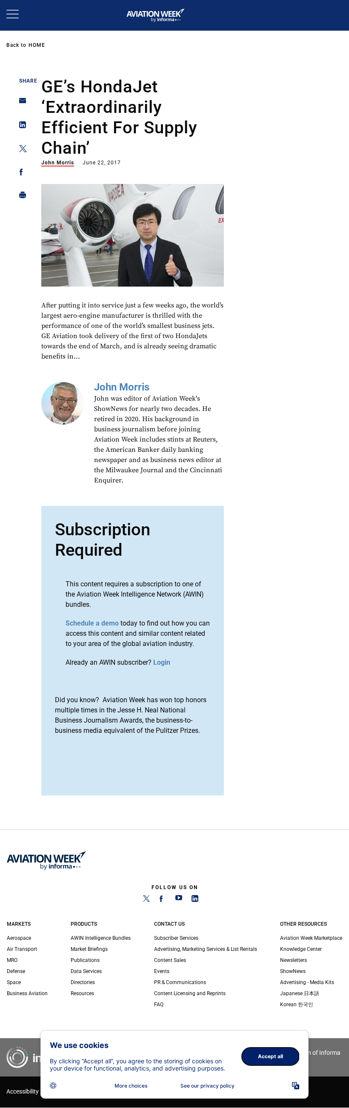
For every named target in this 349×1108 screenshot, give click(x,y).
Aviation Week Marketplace (311, 938)
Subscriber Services (176, 938)
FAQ (158, 1005)
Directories (83, 982)
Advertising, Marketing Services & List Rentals (205, 949)
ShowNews (293, 971)
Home (37, 45)
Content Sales (170, 960)
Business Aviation (27, 993)
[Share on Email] (20, 103)
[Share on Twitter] (20, 150)
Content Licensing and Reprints (190, 993)
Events (161, 971)
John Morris (57, 163)
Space (14, 982)
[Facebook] (162, 900)
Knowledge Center (301, 949)
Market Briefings (89, 949)
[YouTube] (178, 900)
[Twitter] (146, 900)
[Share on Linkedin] (20, 126)
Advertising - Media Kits (307, 982)
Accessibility (22, 1091)
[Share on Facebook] (20, 173)
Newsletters (293, 960)
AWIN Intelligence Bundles (101, 938)
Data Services (86, 971)
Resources (82, 993)
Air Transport (22, 949)
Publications (85, 960)
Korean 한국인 (296, 1005)
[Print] (20, 197)
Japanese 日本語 (299, 993)
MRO (12, 960)
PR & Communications (180, 982)
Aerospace (19, 938)
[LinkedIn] (195, 900)
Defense (16, 971)
